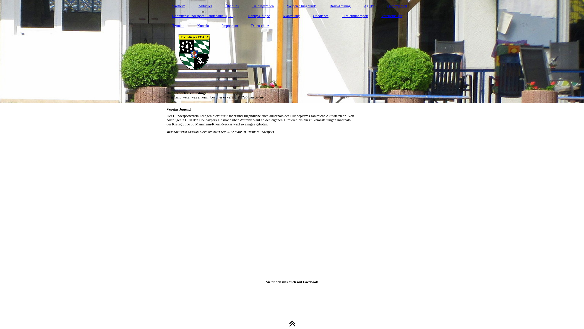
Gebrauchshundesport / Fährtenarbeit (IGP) (203, 16)
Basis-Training (340, 6)
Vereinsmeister (391, 16)
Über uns (232, 6)
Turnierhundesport (355, 16)
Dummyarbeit (397, 6)
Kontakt (203, 26)
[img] (292, 51)
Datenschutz (260, 26)
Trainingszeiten (263, 6)
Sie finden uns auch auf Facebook (292, 282)
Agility (369, 6)
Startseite (178, 6)
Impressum (230, 26)
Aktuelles (205, 6)
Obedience (320, 16)
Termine (178, 26)
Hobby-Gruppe (259, 16)
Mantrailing (291, 16)
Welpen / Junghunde (301, 6)
